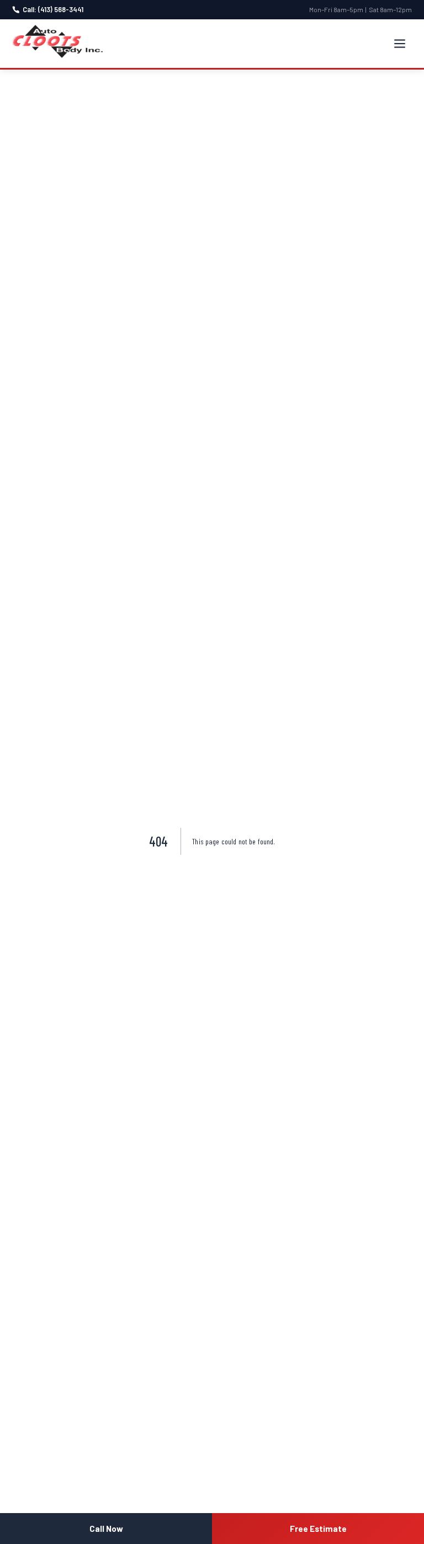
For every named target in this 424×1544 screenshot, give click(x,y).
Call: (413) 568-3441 (53, 9)
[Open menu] (400, 43)
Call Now (106, 1529)
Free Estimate (318, 1529)
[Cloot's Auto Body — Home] (57, 41)
